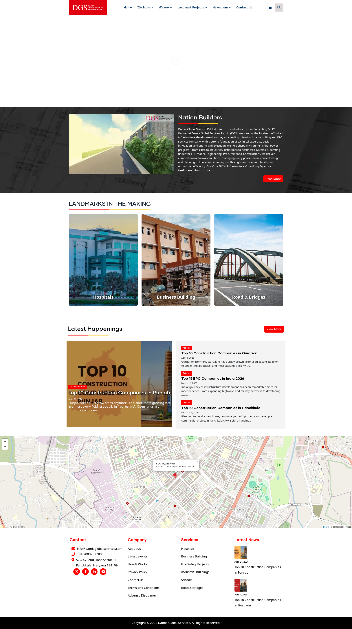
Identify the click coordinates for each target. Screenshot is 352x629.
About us (134, 548)
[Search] (279, 7)
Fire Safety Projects (195, 564)
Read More (273, 179)
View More (274, 329)
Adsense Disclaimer (142, 595)
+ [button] (5, 441)
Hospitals (188, 548)
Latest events (137, 556)
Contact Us (244, 7)
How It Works (137, 564)
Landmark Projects (190, 7)
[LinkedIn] (270, 7)
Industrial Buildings (195, 572)
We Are (164, 7)
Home (128, 7)
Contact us (135, 580)
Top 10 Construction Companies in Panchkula (221, 408)
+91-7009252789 (89, 554)
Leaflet (326, 526)
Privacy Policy (137, 572)
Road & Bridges (192, 588)
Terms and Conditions (144, 588)
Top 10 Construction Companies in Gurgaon (219, 353)
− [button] (5, 446)
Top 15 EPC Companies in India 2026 (212, 378)
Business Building (194, 556)
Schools (186, 580)
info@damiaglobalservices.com (99, 548)
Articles (186, 347)
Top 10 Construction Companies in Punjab (119, 393)
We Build (144, 7)
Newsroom (220, 7)
